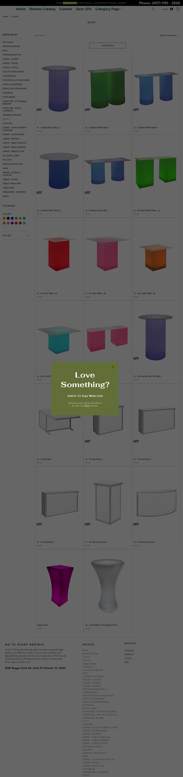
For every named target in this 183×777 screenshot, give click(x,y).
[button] (112, 367)
